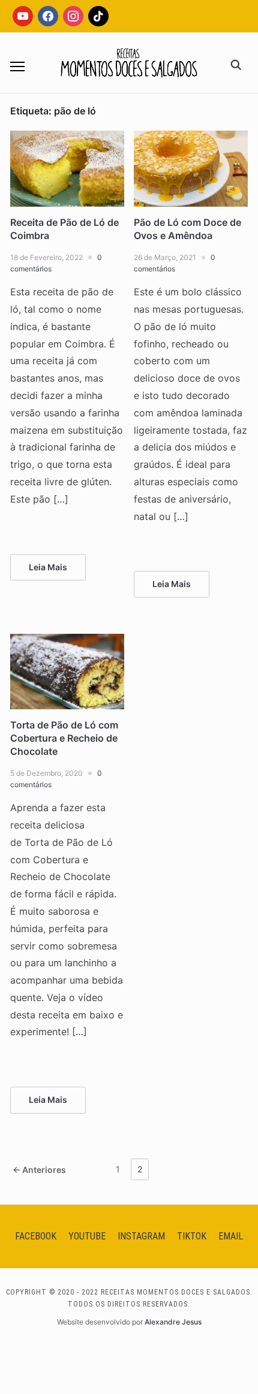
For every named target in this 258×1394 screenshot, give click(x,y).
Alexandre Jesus (173, 1321)
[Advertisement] (129, 235)
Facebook (35, 1236)
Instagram (141, 1236)
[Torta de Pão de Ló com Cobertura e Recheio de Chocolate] (67, 641)
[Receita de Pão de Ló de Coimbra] (67, 138)
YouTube (87, 1236)
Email (230, 1236)
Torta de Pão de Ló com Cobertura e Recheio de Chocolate (64, 738)
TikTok (191, 1236)
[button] (17, 66)
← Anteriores (39, 1170)
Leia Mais (48, 567)
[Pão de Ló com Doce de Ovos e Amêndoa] (191, 138)
